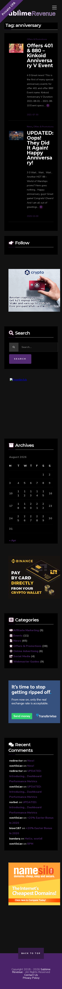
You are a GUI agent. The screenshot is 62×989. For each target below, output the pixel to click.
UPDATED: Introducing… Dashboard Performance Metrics (25, 776)
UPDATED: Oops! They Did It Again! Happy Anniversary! (40, 148)
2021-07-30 (32, 114)
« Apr (12, 540)
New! (30, 761)
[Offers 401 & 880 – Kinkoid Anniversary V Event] (16, 48)
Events (18, 636)
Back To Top (30, 953)
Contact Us (31, 975)
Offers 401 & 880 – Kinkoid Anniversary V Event (40, 55)
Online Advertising (25, 651)
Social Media (21, 656)
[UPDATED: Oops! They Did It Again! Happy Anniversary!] (16, 135)
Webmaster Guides (26, 661)
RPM (30, 844)
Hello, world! (33, 839)
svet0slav (16, 766)
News (29, 126)
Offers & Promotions (37, 39)
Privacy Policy (31, 978)
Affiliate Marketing (26, 630)
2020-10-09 (32, 216)
